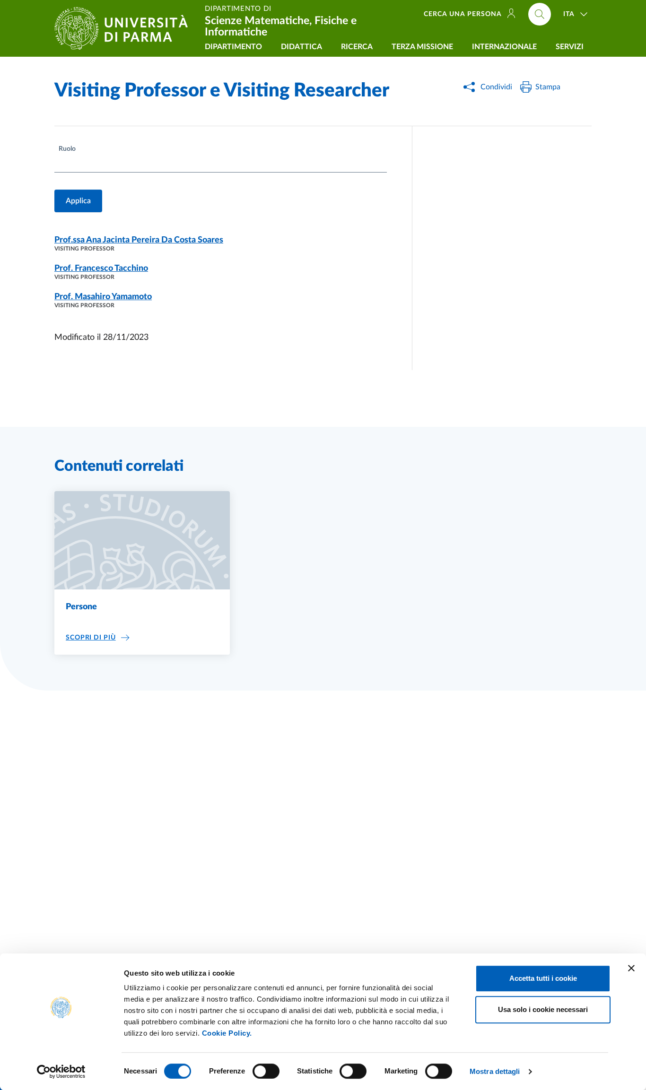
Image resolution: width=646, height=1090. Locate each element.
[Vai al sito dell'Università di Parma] (124, 28)
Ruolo (67, 149)
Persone (81, 607)
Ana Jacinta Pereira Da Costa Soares (138, 240)
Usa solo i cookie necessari (543, 1009)
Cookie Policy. (227, 1033)
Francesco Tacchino (101, 268)
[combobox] (220, 164)
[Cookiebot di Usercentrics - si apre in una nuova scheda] (61, 1071)
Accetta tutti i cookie (543, 978)
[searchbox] (60, 165)
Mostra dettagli (495, 1071)
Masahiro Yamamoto (103, 297)
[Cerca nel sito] (539, 14)
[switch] (266, 1071)
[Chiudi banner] (631, 968)
